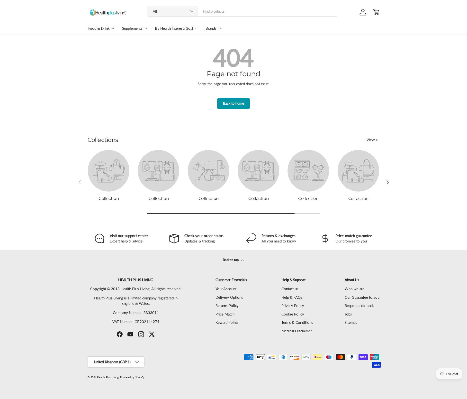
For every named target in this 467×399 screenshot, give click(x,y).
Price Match (225, 314)
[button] (376, 12)
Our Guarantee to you (362, 297)
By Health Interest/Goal (174, 28)
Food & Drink (99, 28)
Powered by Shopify (132, 377)
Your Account (226, 289)
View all (373, 140)
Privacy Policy (292, 305)
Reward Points (227, 322)
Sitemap (351, 322)
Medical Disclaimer (296, 331)
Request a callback (359, 305)
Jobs (348, 314)
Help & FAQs (291, 297)
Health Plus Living (108, 377)
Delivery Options (229, 297)
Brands (211, 28)
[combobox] (242, 11)
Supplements (132, 28)
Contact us (289, 289)
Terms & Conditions (297, 322)
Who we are (354, 289)
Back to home (233, 103)
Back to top (231, 260)
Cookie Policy (292, 314)
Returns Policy (227, 305)
